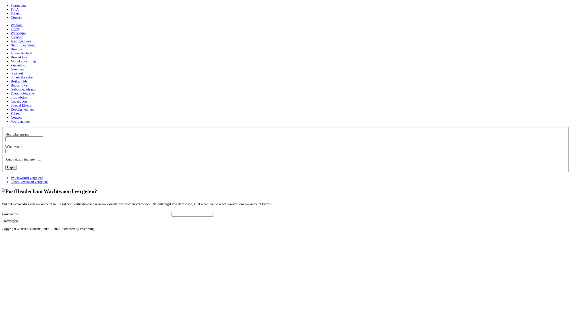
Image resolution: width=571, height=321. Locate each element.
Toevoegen (11, 221)
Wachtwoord (14, 146)
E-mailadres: (10, 214)
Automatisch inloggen (20, 159)
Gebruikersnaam (17, 134)
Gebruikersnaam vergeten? (29, 182)
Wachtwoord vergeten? (27, 178)
